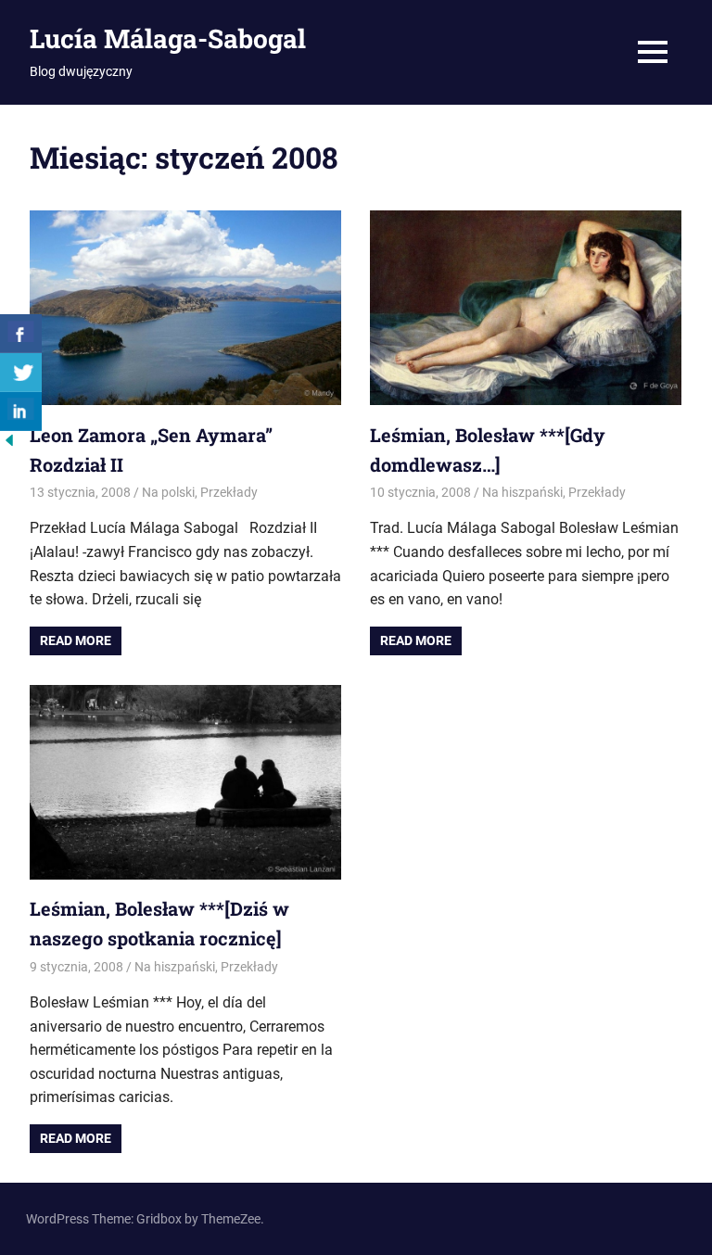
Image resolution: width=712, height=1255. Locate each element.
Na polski (168, 492)
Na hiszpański (522, 492)
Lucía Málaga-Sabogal (168, 38)
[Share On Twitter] (21, 372)
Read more (75, 640)
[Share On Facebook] (21, 333)
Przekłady (229, 492)
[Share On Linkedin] (21, 411)
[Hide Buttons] (9, 444)
